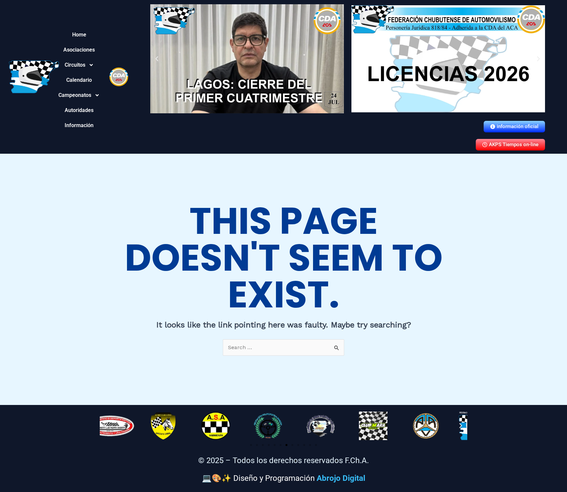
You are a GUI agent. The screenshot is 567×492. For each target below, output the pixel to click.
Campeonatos (79, 95)
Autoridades (79, 110)
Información (79, 125)
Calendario (79, 80)
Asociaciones (79, 50)
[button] (157, 59)
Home (79, 35)
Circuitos (78, 65)
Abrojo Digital (341, 478)
